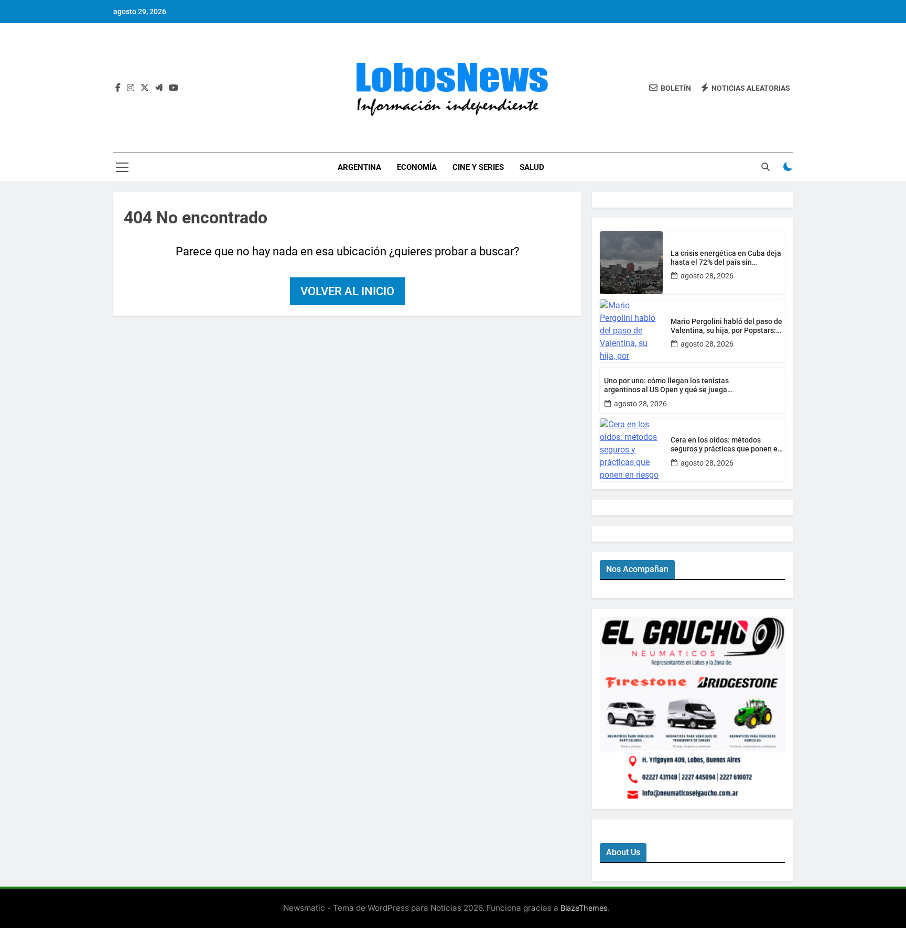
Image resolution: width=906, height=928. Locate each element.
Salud (532, 167)
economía (417, 167)
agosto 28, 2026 (707, 276)
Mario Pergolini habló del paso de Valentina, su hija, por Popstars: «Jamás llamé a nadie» (726, 326)
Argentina (359, 167)
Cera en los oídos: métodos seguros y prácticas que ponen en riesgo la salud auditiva (726, 445)
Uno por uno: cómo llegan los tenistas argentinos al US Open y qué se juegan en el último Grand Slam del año (667, 385)
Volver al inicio (347, 291)
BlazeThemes (584, 907)
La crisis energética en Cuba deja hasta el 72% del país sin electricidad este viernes (726, 258)
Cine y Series (478, 167)
